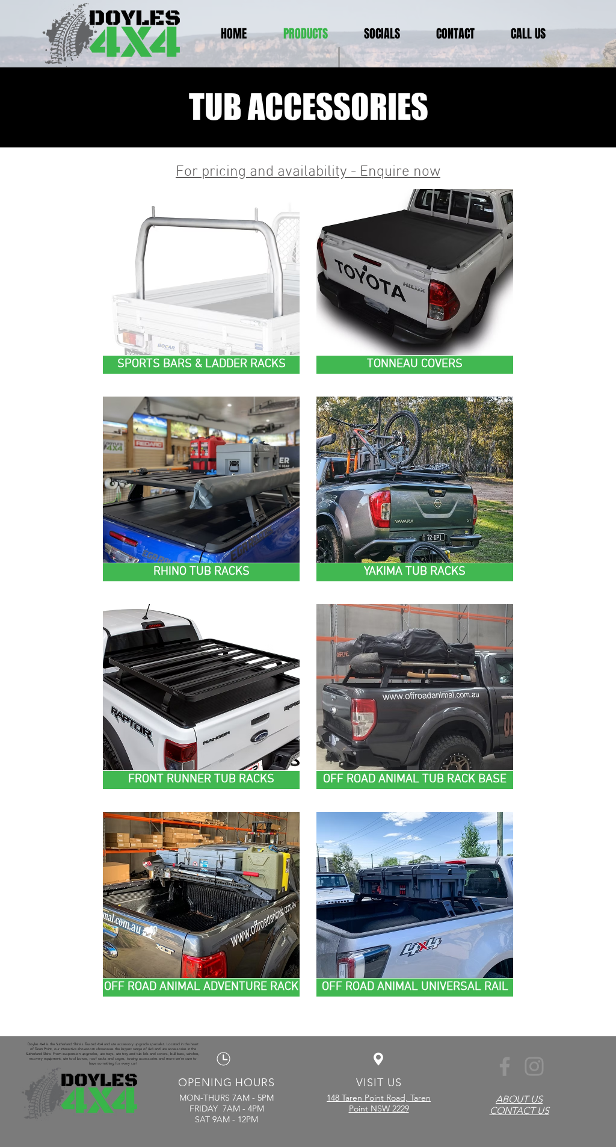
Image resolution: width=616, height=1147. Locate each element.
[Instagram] (534, 1066)
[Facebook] (504, 1066)
